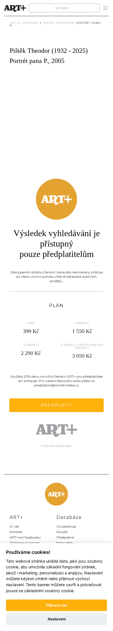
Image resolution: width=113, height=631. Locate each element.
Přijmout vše (56, 605)
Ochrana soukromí (25, 543)
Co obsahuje (66, 526)
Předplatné (65, 537)
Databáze (30, 23)
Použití (62, 532)
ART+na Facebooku (25, 537)
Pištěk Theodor (57, 23)
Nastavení (57, 619)
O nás (14, 526)
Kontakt (16, 532)
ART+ (13, 23)
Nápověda (64, 543)
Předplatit (56, 405)
